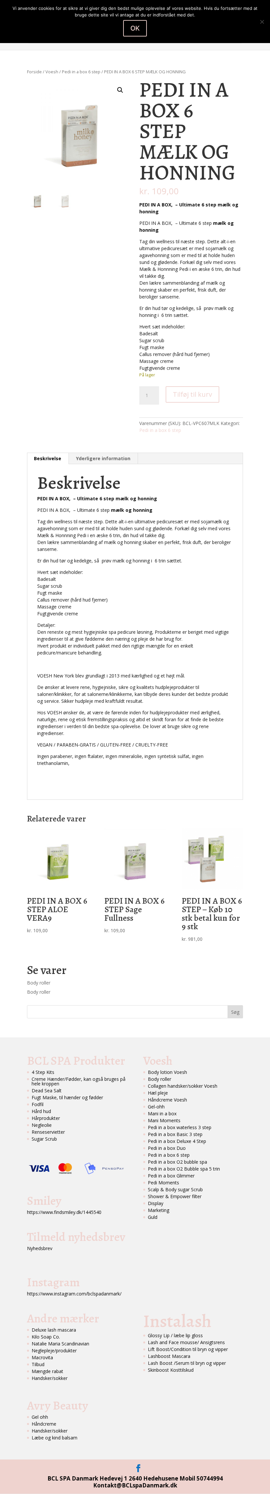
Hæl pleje (158, 1093)
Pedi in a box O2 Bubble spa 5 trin (184, 1169)
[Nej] (261, 21)
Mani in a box (162, 1113)
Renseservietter (48, 1132)
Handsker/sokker (50, 1378)
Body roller (38, 983)
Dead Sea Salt (47, 1090)
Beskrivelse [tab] (47, 458)
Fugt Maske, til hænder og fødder (67, 1097)
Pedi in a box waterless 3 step (179, 1127)
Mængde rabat (47, 1371)
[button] (120, 90)
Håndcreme (44, 1424)
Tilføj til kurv (192, 394)
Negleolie (42, 1125)
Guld (152, 1217)
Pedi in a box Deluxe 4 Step (177, 1141)
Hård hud (41, 1111)
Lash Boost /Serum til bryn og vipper (187, 1363)
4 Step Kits (43, 1072)
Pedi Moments (163, 1182)
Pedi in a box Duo (167, 1148)
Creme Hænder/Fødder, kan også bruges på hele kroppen (78, 1081)
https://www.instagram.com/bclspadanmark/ (74, 1294)
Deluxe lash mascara (54, 1330)
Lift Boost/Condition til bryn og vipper (188, 1349)
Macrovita (42, 1357)
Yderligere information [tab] (103, 458)
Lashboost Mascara (169, 1356)
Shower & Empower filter (175, 1196)
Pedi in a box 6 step (81, 72)
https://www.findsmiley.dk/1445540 (64, 1212)
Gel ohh (40, 1417)
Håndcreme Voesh (167, 1100)
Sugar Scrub (44, 1139)
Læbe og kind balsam (54, 1438)
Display (155, 1203)
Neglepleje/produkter (54, 1350)
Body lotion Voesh (167, 1072)
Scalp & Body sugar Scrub (175, 1189)
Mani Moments (164, 1120)
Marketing (158, 1210)
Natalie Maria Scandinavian (60, 1343)
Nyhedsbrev (39, 1248)
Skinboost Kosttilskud (171, 1370)
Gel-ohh (156, 1106)
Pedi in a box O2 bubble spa (177, 1162)
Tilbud (38, 1364)
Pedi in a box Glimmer (171, 1176)
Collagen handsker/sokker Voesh (182, 1086)
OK (135, 28)
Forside (34, 72)
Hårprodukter (46, 1118)
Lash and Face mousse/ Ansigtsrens (186, 1342)
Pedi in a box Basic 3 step (175, 1134)
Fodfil (37, 1104)
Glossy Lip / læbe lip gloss (175, 1335)
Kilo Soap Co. (46, 1337)
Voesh (51, 72)
